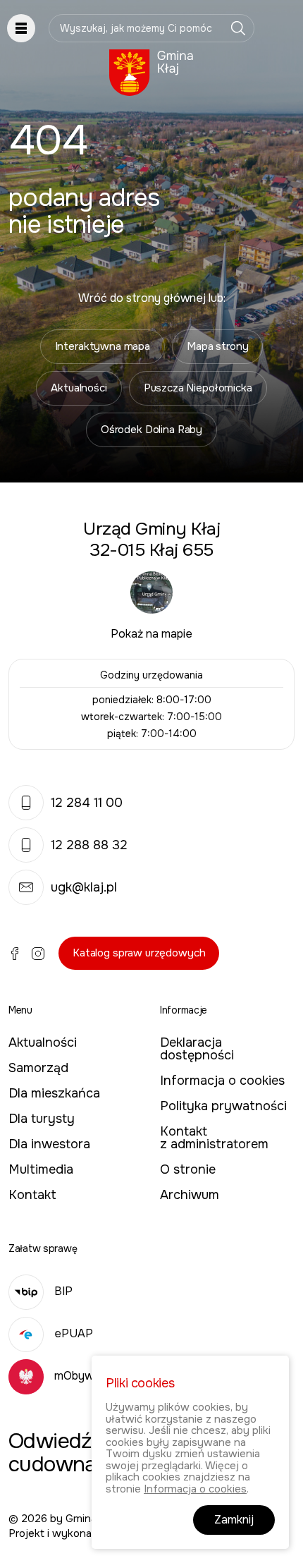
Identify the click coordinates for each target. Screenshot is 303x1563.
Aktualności (78, 388)
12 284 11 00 (87, 802)
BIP (63, 1291)
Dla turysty (41, 1118)
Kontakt (32, 1194)
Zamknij (234, 1519)
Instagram (38, 953)
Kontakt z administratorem (214, 1137)
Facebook (14, 953)
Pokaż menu (21, 28)
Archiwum (189, 1194)
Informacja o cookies (222, 1080)
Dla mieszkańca (54, 1093)
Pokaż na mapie (151, 633)
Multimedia (40, 1169)
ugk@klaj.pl (84, 887)
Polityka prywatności (223, 1106)
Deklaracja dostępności (197, 1049)
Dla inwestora (49, 1144)
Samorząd (38, 1068)
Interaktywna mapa (102, 346)
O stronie (188, 1169)
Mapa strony (217, 346)
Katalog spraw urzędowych (139, 953)
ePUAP (73, 1333)
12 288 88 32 (89, 845)
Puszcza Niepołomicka (198, 388)
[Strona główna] (151, 72)
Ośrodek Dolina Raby (151, 429)
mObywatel (83, 1375)
